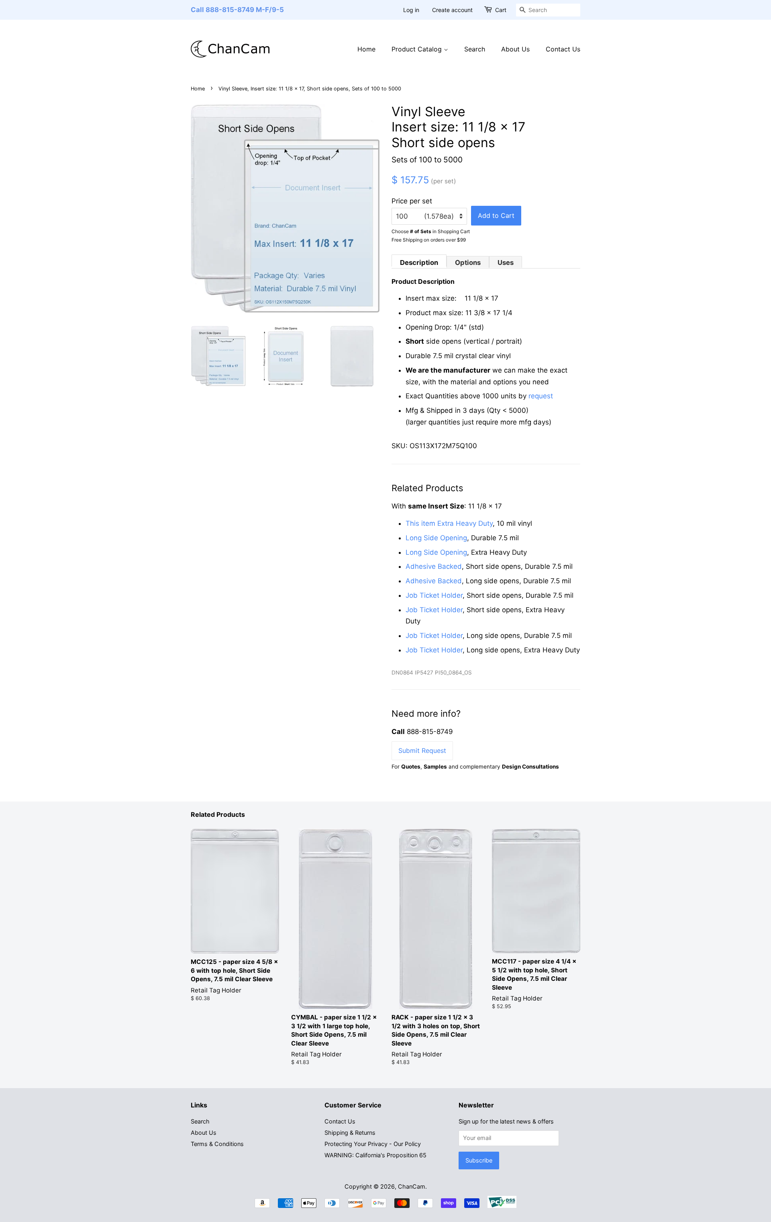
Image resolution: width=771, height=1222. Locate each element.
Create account (452, 9)
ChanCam (411, 1186)
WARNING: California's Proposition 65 (375, 1155)
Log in (411, 9)
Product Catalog (418, 49)
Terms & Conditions (217, 1143)
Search (474, 49)
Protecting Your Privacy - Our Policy (372, 1143)
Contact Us (563, 49)
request (540, 396)
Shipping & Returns (349, 1132)
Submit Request (422, 750)
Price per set (412, 201)
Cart (500, 9)
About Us (515, 49)
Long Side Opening (436, 538)
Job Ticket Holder (434, 595)
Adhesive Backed (434, 566)
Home (366, 49)
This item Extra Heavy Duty (449, 523)
